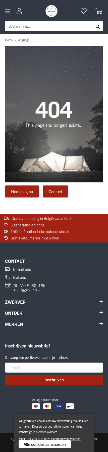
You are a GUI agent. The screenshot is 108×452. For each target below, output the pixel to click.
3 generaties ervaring (27, 224)
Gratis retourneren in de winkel (34, 237)
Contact (55, 191)
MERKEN (14, 324)
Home (9, 40)
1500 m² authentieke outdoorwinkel (39, 231)
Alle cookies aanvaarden (45, 444)
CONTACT (15, 261)
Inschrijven (54, 379)
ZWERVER (15, 302)
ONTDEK (13, 313)
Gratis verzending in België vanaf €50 (41, 218)
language (23, 40)
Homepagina (22, 191)
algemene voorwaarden (66, 438)
